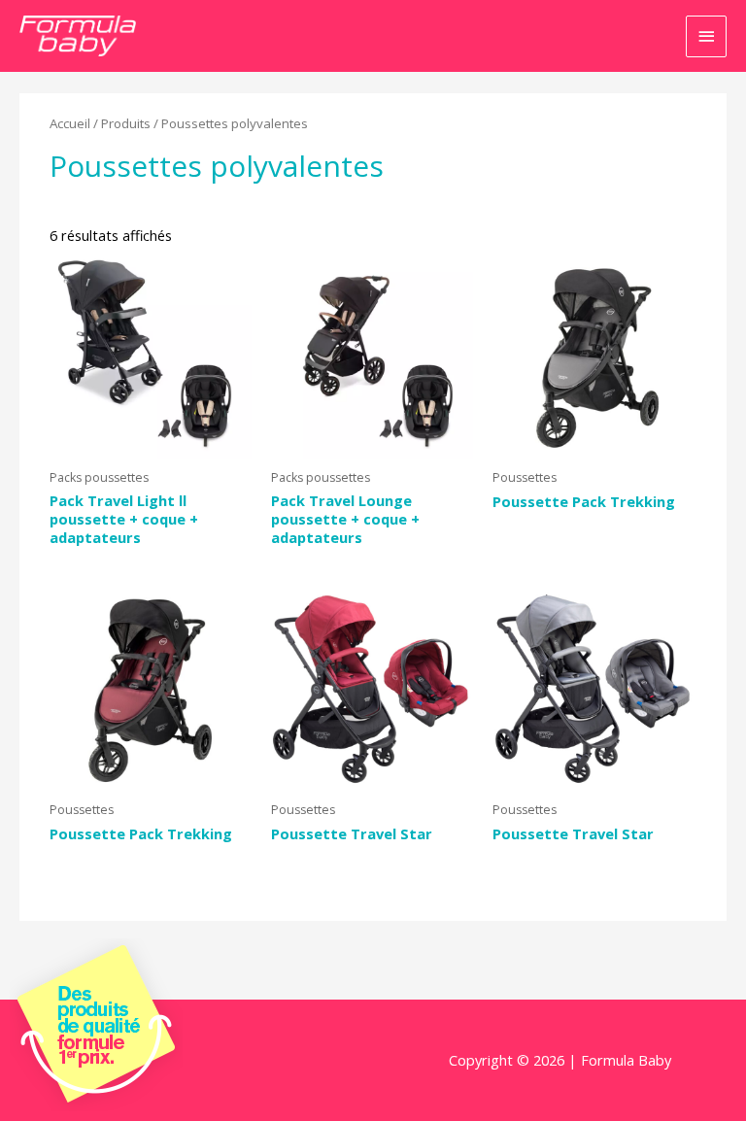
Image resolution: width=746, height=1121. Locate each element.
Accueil (70, 123)
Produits (126, 123)
